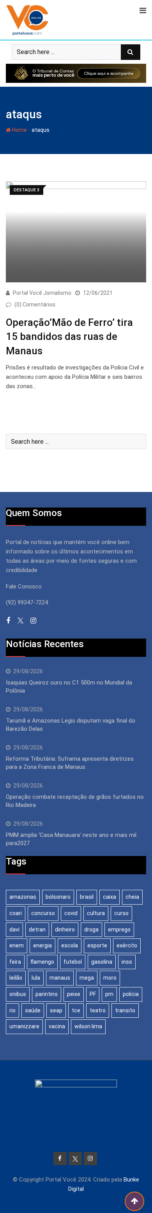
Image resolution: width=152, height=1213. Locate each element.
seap (56, 1010)
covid (71, 913)
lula (36, 978)
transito (125, 1010)
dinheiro (65, 929)
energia (42, 945)
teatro (98, 1010)
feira (15, 962)
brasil (87, 897)
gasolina (101, 962)
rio (12, 1010)
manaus (59, 978)
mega (87, 978)
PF (93, 994)
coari (15, 913)
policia (131, 994)
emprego (119, 929)
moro (110, 978)
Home (19, 130)
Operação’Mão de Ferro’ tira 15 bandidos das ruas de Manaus (69, 337)
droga (91, 929)
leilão (15, 978)
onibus (17, 994)
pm (109, 994)
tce (76, 1010)
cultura (96, 913)
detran (37, 929)
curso (121, 913)
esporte (97, 945)
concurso (43, 913)
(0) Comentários (34, 304)
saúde (33, 1010)
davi (14, 929)
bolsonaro (58, 897)
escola (69, 945)
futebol (73, 962)
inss (127, 962)
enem (16, 945)
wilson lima (88, 1026)
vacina (57, 1026)
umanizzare (24, 1026)
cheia (132, 897)
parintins (46, 994)
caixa (109, 897)
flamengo (42, 962)
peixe (73, 994)
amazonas (22, 897)
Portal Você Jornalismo (42, 293)
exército (127, 945)
